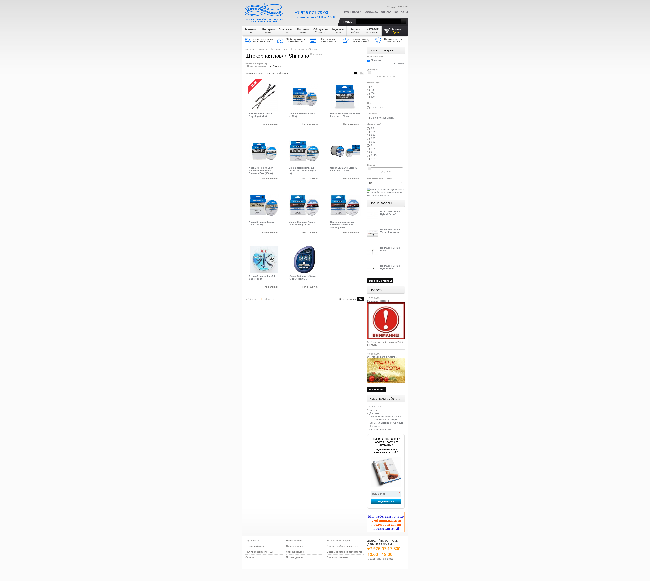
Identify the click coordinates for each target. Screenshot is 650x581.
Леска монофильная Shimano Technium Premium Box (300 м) (261, 170)
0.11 (373, 148)
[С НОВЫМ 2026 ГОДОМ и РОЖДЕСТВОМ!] (386, 359)
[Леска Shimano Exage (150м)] (304, 97)
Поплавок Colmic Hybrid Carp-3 (390, 213)
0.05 (373, 128)
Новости (376, 290)
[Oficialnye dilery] (386, 522)
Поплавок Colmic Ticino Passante (390, 231)
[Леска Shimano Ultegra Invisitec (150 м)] (345, 151)
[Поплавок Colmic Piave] (372, 251)
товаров (351, 299)
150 (373, 90)
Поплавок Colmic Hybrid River (390, 267)
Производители (294, 557)
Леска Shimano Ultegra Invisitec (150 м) (343, 169)
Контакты (401, 11)
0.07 (373, 135)
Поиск (347, 21)
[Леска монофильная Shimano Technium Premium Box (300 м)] (264, 151)
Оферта (249, 557)
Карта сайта (252, 540)
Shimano (277, 66)
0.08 (373, 138)
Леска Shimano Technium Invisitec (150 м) (345, 115)
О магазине (375, 406)
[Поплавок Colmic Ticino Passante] (372, 233)
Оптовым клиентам (380, 429)
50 (372, 86)
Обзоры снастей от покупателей (345, 551)
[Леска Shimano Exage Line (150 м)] (264, 205)
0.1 (372, 145)
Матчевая (303, 30)
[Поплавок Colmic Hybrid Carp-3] (372, 215)
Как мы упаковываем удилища (386, 422)
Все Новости (376, 389)
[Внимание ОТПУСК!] (386, 303)
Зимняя (355, 30)
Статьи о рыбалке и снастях (342, 546)
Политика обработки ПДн (259, 551)
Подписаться (386, 501)
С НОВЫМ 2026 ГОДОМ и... (383, 357)
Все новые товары (380, 280)
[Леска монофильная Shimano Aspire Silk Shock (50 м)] (345, 205)
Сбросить (400, 64)
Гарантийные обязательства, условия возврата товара (385, 418)
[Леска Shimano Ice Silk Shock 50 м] (264, 259)
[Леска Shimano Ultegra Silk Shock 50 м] (304, 259)
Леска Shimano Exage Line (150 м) (261, 223)
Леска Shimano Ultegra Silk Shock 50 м (302, 277)
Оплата (386, 11)
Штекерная (268, 30)
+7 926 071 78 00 (311, 12)
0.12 (373, 151)
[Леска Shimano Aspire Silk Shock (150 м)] (304, 205)
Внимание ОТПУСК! (379, 301)
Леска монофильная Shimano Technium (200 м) (303, 170)
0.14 (373, 158)
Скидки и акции (294, 546)
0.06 (373, 131)
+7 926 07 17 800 (383, 548)
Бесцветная (377, 107)
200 (373, 93)
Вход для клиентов (397, 6)
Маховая (250, 30)
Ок (360, 299)
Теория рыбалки (254, 546)
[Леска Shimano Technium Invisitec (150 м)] (345, 97)
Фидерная (338, 30)
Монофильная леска (382, 117)
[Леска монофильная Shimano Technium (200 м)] (304, 151)
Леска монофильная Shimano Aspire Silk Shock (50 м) (342, 225)
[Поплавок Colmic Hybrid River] (372, 270)
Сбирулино (320, 30)
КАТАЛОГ (372, 30)
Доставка (371, 11)
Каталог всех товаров (338, 540)
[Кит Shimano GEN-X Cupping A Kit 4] (264, 97)
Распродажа (352, 11)
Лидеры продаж (295, 551)
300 (373, 96)
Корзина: (397, 31)
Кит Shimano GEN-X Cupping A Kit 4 (260, 115)
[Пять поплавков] (264, 11)
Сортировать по (254, 73)
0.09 (373, 141)
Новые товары (381, 203)
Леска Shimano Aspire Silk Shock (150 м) (302, 223)
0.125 (374, 155)
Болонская (285, 30)
